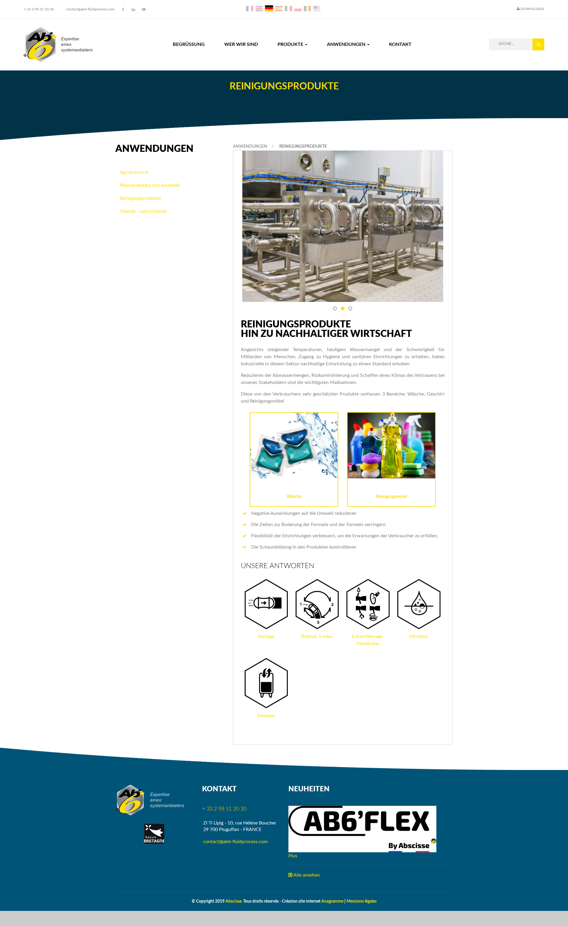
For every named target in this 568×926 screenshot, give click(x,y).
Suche (538, 44)
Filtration (418, 636)
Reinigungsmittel (391, 497)
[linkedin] (133, 9)
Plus (292, 855)
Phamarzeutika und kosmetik (150, 185)
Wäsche (294, 497)
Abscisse (233, 901)
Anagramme (332, 901)
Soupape (266, 715)
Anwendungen (347, 44)
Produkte (290, 44)
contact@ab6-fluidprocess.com (90, 9)
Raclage (266, 636)
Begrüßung (189, 44)
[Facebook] (123, 9)
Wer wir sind (241, 44)
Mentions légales (361, 901)
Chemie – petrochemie (143, 211)
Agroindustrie (134, 172)
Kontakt (400, 44)
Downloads (532, 9)
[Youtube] (144, 9)
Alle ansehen (306, 875)
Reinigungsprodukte (140, 198)
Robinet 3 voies (317, 636)
